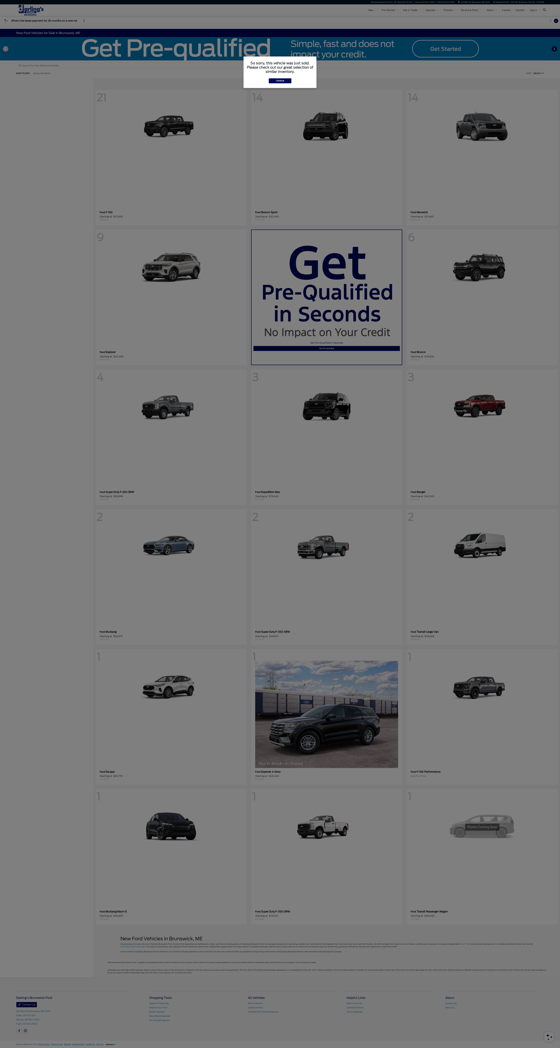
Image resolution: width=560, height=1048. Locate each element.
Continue (280, 81)
